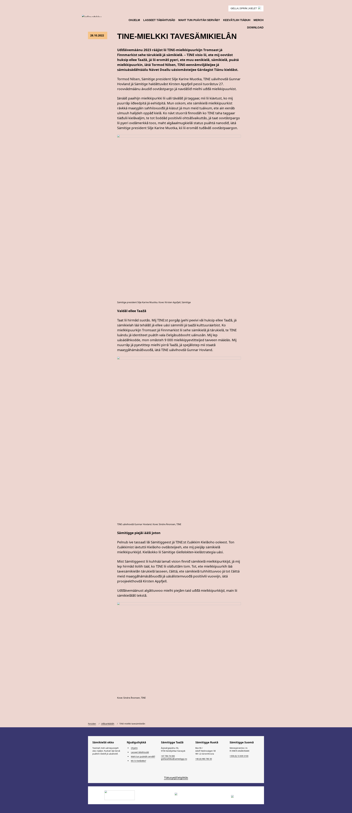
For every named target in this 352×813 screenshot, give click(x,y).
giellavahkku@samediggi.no (174, 759)
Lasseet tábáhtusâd (140, 752)
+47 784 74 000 (168, 756)
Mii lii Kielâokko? (138, 760)
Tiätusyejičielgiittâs (176, 777)
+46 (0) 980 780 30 (203, 759)
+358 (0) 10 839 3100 (239, 756)
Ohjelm (134, 748)
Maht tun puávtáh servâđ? (143, 756)
